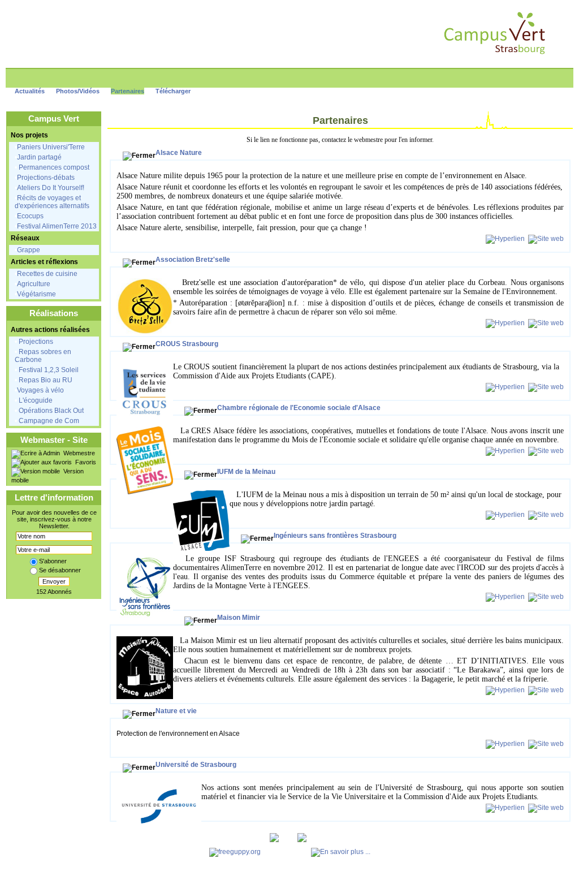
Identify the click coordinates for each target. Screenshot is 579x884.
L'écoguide (35, 400)
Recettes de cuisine (47, 274)
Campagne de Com (48, 421)
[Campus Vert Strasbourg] (495, 54)
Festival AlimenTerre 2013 (57, 226)
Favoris (85, 462)
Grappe (28, 250)
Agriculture (33, 284)
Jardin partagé (39, 157)
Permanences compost (53, 167)
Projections (35, 342)
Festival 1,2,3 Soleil (48, 370)
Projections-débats (46, 178)
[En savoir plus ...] (341, 852)
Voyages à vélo (40, 390)
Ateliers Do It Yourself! (50, 188)
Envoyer (54, 581)
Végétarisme (36, 294)
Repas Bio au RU (44, 380)
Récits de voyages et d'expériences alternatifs (52, 202)
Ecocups (30, 216)
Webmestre (78, 453)
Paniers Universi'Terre (51, 147)
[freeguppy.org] (235, 852)
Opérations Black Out (50, 411)
